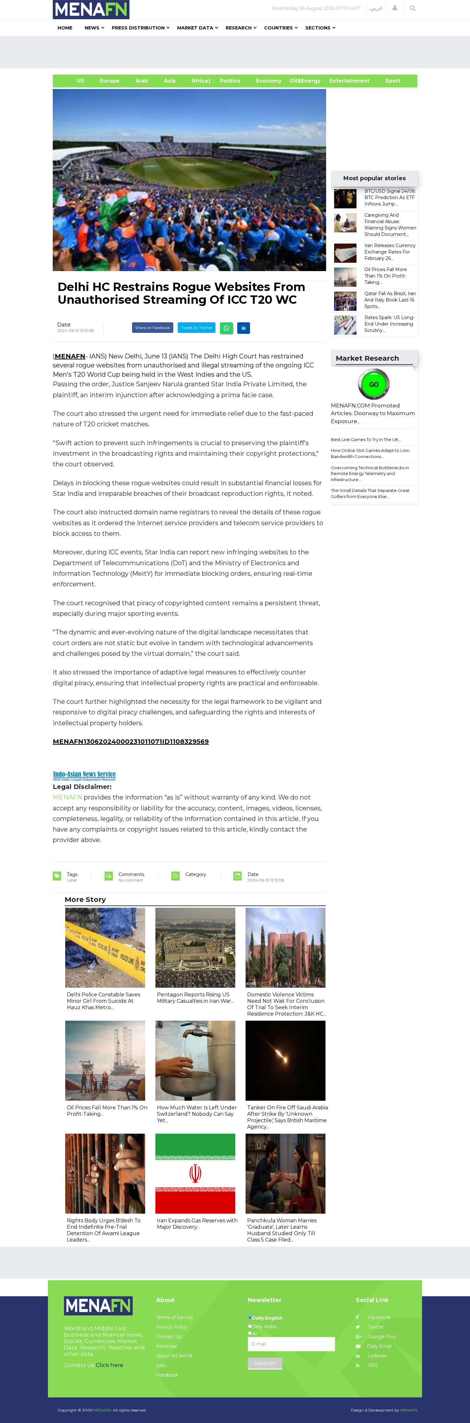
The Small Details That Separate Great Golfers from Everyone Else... (370, 493)
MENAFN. (103, 1410)
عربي (376, 8)
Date (64, 324)
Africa (199, 81)
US (72, 81)
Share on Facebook (152, 327)
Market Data (195, 28)
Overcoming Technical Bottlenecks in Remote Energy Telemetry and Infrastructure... (370, 473)
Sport (388, 81)
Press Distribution (138, 28)
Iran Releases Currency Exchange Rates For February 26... (390, 252)
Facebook (378, 1317)
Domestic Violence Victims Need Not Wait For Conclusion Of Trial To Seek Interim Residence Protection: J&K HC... (286, 1004)
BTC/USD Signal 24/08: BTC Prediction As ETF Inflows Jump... (390, 197)
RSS (372, 1365)
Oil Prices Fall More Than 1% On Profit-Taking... (385, 276)
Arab (142, 81)
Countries (278, 28)
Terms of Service (174, 1317)
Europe (110, 81)
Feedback (167, 1375)
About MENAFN (174, 1356)
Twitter (375, 1327)
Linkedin (377, 1356)
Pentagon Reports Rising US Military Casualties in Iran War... (195, 998)
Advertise (166, 1346)
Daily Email (379, 1346)
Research (239, 28)
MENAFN (70, 356)
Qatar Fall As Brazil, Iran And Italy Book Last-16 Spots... (390, 300)
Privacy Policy (171, 1327)
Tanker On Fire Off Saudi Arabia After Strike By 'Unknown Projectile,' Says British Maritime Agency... (287, 1117)
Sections (318, 28)
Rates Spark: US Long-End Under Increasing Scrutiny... (389, 324)
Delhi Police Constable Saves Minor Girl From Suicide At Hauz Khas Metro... (103, 1001)
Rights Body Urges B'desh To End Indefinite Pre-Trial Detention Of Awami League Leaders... (104, 1230)
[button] (395, 8)
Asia (170, 81)
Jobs (161, 1365)
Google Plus (381, 1336)
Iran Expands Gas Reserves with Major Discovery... (197, 1224)
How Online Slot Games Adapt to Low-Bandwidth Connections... (371, 453)
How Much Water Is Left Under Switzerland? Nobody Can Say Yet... (197, 1114)
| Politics (228, 81)
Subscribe (265, 1363)
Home (65, 28)
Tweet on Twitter (196, 327)
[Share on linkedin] (243, 328)
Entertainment (339, 81)
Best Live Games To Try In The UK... (366, 439)
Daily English (267, 1318)
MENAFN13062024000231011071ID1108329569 (131, 741)
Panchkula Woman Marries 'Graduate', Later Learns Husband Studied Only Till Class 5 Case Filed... (282, 1230)
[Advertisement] (237, 52)
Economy (269, 81)
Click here (109, 1365)
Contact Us (168, 1336)
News (92, 28)
